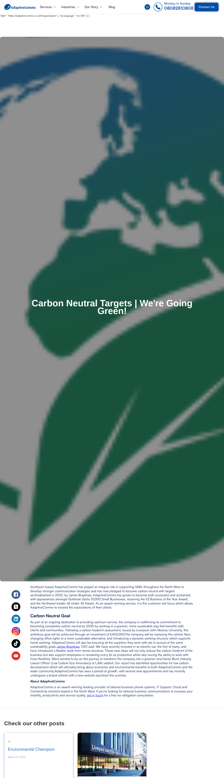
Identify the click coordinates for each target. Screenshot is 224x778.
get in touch (95, 695)
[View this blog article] (112, 754)
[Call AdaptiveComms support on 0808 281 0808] (148, 7)
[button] (48, 7)
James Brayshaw (68, 646)
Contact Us (207, 7)
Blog (112, 7)
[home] (20, 7)
